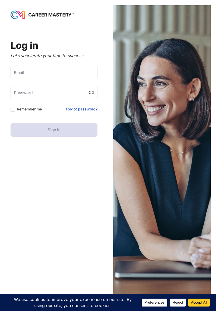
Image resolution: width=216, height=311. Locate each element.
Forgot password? (81, 109)
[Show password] (91, 92)
